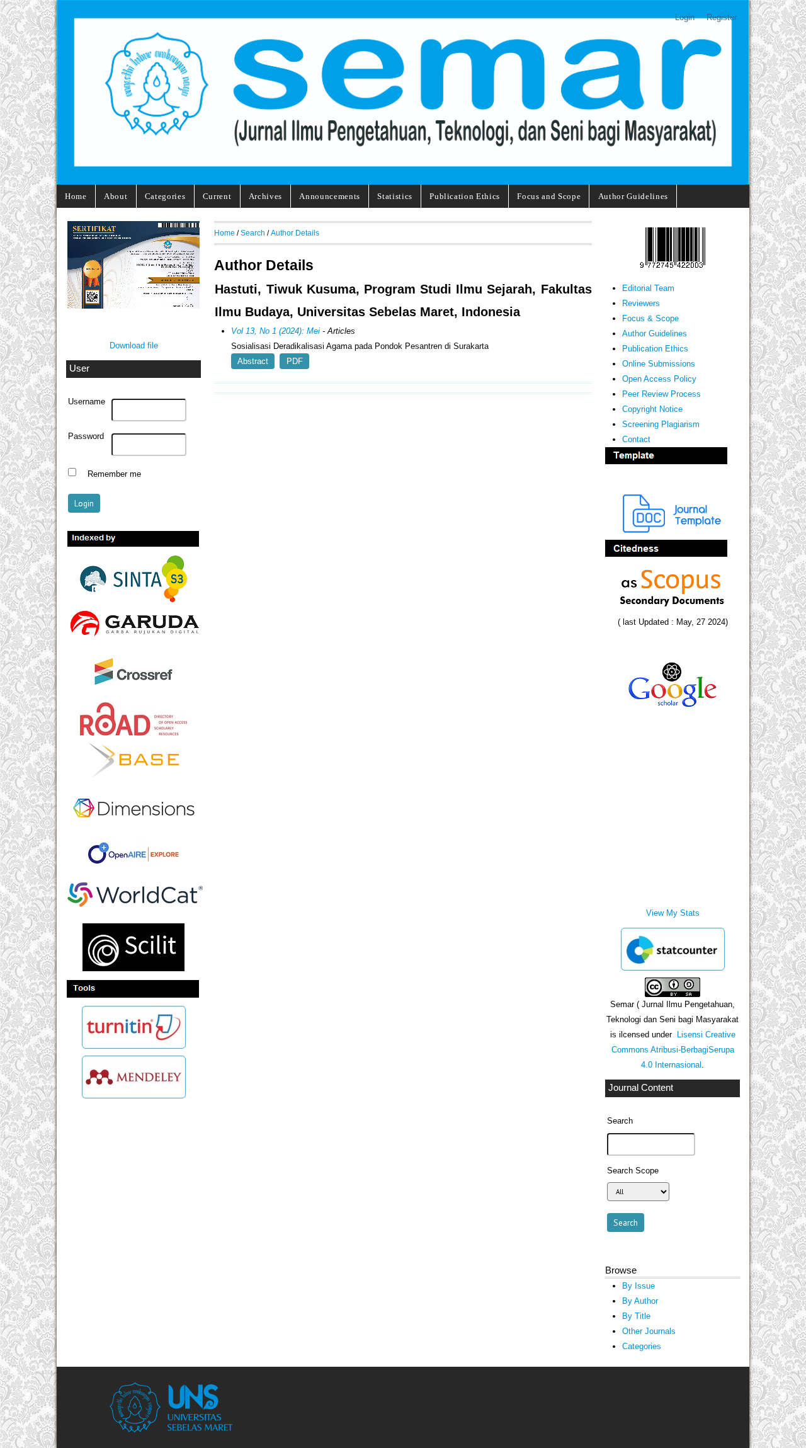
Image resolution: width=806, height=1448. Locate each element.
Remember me (114, 473)
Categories (165, 196)
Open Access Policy (659, 379)
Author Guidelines (633, 196)
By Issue (638, 1286)
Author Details (295, 233)
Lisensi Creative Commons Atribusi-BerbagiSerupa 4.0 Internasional (673, 1049)
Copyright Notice (652, 409)
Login (685, 17)
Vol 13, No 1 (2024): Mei (275, 331)
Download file (134, 345)
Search (253, 233)
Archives (265, 196)
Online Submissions (658, 363)
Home (76, 196)
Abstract (252, 361)
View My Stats (673, 913)
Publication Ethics (464, 196)
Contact (636, 439)
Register (722, 17)
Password (86, 436)
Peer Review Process (661, 394)
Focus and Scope (549, 196)
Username (86, 401)
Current (217, 196)
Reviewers (641, 303)
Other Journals (649, 1331)
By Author (640, 1301)
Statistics (394, 196)
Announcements (329, 196)
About (115, 196)
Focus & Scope (650, 318)
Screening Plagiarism (661, 424)
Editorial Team (648, 288)
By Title (636, 1316)
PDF (295, 361)
